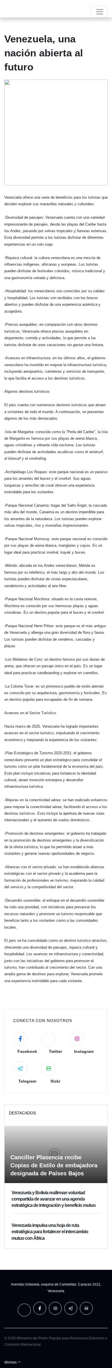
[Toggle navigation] (100, 11)
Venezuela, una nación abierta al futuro (43, 52)
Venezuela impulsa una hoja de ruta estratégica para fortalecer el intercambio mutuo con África (49, 1232)
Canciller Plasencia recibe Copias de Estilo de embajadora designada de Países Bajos (53, 1165)
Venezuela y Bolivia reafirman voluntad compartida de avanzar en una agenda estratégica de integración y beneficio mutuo (53, 1199)
